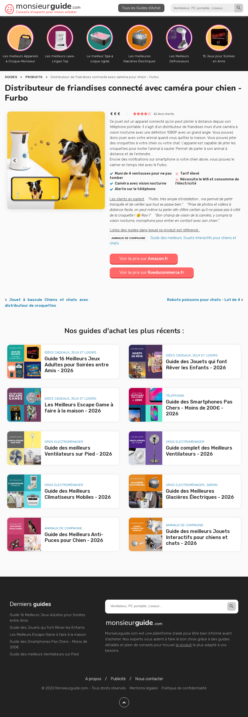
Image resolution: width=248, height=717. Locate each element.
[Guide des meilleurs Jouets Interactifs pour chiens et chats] (146, 534)
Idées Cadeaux (57, 352)
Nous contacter (149, 678)
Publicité (118, 678)
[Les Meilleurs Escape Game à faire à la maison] (24, 405)
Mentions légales (144, 688)
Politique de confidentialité (184, 688)
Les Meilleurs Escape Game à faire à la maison (48, 634)
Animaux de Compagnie (128, 238)
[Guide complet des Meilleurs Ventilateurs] (146, 448)
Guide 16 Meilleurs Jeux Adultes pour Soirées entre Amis (47, 618)
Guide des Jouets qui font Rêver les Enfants (47, 627)
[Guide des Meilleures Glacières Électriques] (146, 491)
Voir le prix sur (143, 258)
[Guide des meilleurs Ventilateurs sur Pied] (24, 448)
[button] (14, 160)
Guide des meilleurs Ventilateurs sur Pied (44, 654)
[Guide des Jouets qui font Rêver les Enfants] (146, 362)
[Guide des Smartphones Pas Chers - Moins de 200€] (146, 405)
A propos (93, 678)
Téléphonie (175, 395)
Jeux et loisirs (83, 352)
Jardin (211, 485)
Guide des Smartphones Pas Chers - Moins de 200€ (48, 644)
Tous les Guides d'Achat (141, 8)
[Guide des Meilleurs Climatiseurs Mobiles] (24, 491)
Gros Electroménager (64, 441)
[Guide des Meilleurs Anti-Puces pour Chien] (24, 534)
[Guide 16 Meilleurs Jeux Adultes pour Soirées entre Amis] (24, 362)
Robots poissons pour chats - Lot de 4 (203, 300)
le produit (184, 645)
